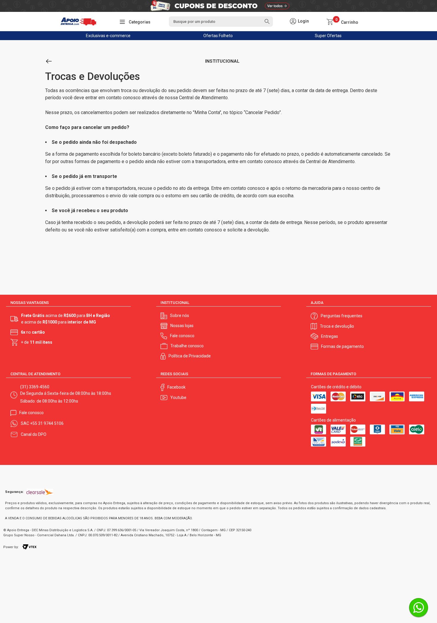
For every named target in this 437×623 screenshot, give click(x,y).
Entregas (329, 336)
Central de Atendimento (203, 97)
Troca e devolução (337, 326)
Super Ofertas (328, 35)
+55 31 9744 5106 (47, 423)
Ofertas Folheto (218, 35)
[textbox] (221, 21)
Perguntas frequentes (341, 315)
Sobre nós (179, 315)
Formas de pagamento (342, 346)
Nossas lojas (182, 325)
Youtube (178, 397)
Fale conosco (182, 335)
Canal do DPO (33, 434)
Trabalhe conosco (187, 345)
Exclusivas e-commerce (108, 35)
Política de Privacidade (190, 356)
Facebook (176, 387)
